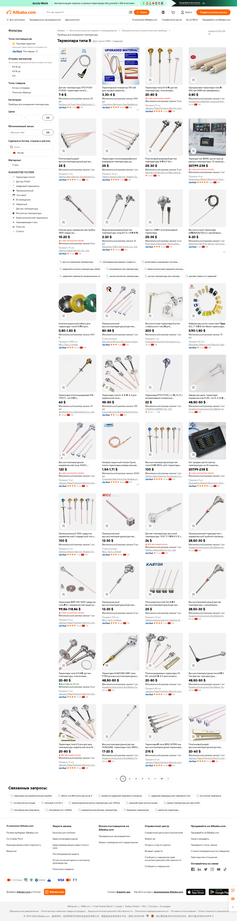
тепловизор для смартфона (26, 810)
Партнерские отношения (204, 857)
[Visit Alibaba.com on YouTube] (219, 869)
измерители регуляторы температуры (99, 810)
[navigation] (31, 405)
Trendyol (152, 906)
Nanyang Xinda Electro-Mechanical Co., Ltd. (164, 172)
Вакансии (11, 851)
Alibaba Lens (23, 892)
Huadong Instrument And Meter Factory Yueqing (207, 409)
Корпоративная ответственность (23, 845)
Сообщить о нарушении (157, 866)
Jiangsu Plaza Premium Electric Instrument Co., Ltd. (164, 108)
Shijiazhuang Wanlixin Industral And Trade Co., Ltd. (207, 101)
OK (47, 117)
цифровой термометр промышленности (81, 276)
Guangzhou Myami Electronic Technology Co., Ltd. (207, 179)
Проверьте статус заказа (204, 845)
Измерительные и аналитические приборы (144, 30)
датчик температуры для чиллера (164, 276)
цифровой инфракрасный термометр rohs (170, 796)
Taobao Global (132, 906)
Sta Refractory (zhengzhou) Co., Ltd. (76, 412)
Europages (165, 906)
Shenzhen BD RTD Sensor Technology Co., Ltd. (207, 243)
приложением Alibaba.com (168, 892)
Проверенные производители (114, 836)
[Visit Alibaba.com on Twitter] (206, 869)
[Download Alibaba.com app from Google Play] (220, 892)
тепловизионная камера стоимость (119, 262)
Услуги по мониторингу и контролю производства (71, 861)
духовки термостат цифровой (202, 276)
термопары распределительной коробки (33, 796)
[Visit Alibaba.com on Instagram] (212, 869)
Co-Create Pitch (14, 838)
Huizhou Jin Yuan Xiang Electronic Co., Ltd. (77, 104)
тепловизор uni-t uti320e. (60, 810)
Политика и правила (63, 869)
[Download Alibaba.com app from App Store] (196, 892)
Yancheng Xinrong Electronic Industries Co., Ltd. (121, 341)
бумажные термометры (138, 810)
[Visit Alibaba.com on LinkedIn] (199, 869)
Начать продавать (200, 838)
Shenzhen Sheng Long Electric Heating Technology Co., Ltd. (207, 344)
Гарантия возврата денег (65, 838)
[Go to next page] (168, 779)
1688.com (85, 906)
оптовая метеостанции (24, 803)
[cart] (173, 12)
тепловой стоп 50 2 (53, 803)
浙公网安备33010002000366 (171, 916)
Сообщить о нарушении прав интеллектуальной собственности (163, 858)
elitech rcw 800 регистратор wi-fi (76, 796)
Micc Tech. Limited (68, 344)
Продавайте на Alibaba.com (205, 832)
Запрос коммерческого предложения (118, 842)
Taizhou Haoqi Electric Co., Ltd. (74, 250)
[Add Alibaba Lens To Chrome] (54, 892)
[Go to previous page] (116, 779)
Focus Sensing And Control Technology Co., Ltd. (121, 412)
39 (162, 779)
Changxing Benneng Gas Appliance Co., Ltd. (121, 104)
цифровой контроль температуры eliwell (81, 269)
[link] (233, 890)
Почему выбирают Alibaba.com (22, 832)
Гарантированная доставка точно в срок (71, 846)
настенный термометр (210, 796)
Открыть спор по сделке (157, 845)
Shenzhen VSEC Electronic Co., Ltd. (120, 246)
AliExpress (72, 906)
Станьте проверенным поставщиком (210, 851)
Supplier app (123, 892)
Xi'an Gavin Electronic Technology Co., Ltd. (164, 243)
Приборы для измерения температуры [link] (77, 34)
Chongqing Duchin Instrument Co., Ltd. (164, 341)
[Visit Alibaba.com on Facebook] (193, 869)
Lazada (118, 906)
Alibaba (61, 30)
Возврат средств (154, 851)
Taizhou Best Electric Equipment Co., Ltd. (77, 176)
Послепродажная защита (66, 854)
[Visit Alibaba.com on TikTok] (225, 869)
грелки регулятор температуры (124, 276)
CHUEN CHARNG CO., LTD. (158, 409)
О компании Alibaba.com (19, 826)
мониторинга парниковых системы (161, 262)
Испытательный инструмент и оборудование (93, 30)
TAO (144, 906)
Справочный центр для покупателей (164, 832)
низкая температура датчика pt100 (183, 803)
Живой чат (150, 838)
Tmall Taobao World (102, 906)
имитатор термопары (168, 810)
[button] (131, 12)
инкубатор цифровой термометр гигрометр (121, 796)
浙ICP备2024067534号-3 (200, 916)
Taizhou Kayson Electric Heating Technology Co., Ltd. (121, 176)
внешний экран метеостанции (143, 803)
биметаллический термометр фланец (165, 269)
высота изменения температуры (78, 262)
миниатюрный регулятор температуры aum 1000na (96, 803)
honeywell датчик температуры (123, 269)
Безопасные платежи (64, 832)
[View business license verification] (147, 916)
